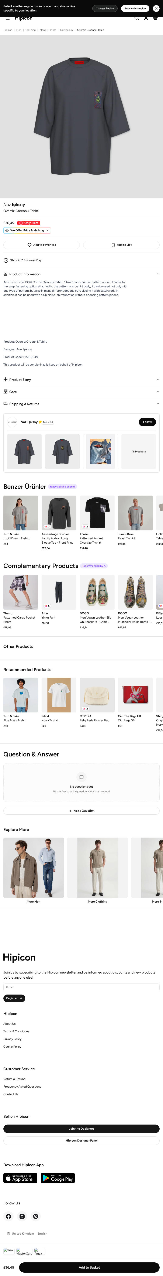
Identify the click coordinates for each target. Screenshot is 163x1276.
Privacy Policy (12, 1039)
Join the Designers (81, 1128)
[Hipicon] (23, 18)
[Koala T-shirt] (59, 695)
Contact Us (10, 1094)
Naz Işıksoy (66, 29)
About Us (9, 1024)
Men (18, 29)
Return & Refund (14, 1079)
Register (12, 998)
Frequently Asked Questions (22, 1086)
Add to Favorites (44, 245)
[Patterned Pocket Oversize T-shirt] (97, 513)
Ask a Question (84, 811)
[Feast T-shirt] (135, 513)
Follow (147, 422)
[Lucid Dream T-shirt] (20, 513)
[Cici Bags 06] (135, 695)
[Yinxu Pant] (59, 592)
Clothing (30, 29)
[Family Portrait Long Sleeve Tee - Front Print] (59, 513)
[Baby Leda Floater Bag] (97, 695)
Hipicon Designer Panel (81, 1140)
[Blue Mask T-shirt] (20, 695)
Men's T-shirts (48, 29)
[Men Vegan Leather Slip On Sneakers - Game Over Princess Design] (97, 592)
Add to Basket (89, 1267)
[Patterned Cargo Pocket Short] (20, 592)
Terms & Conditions (16, 1031)
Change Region (105, 8)
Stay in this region (135, 8)
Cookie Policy (12, 1046)
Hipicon (7, 29)
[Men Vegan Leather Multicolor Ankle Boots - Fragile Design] (135, 592)
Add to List (124, 245)
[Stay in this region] (156, 8)
